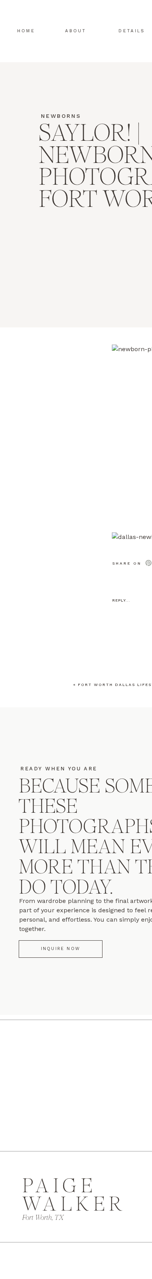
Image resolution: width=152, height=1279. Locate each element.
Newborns (61, 116)
